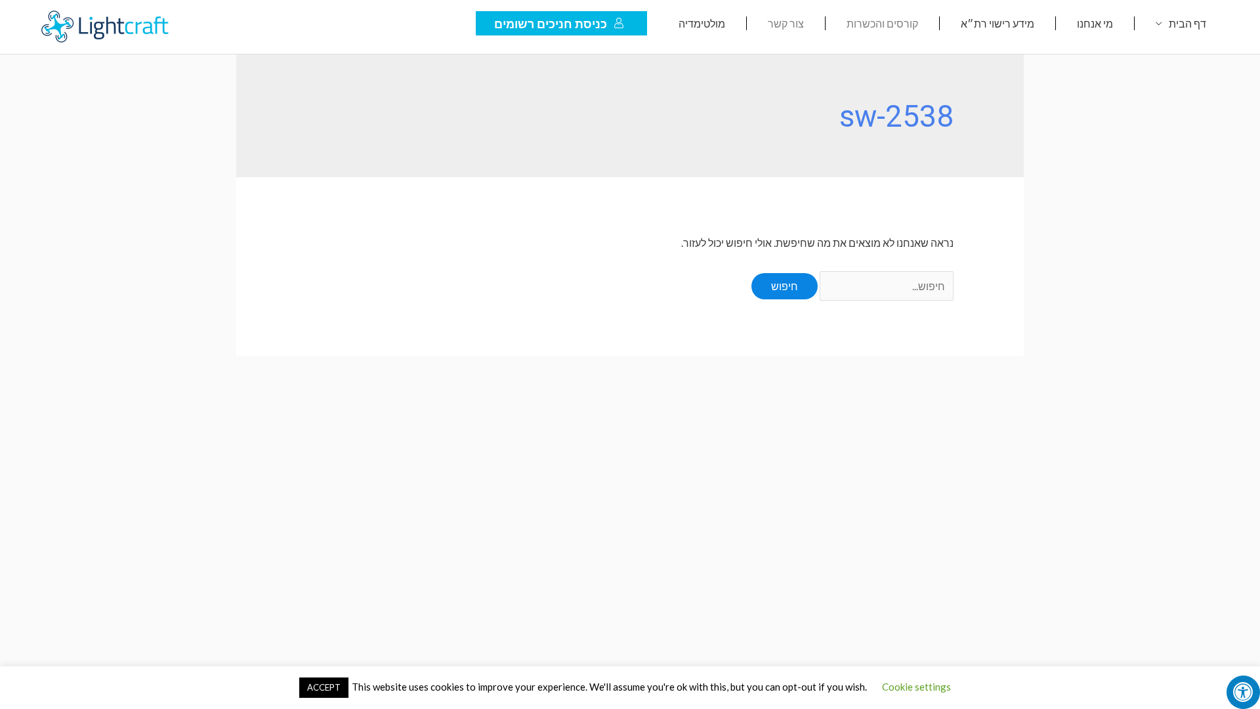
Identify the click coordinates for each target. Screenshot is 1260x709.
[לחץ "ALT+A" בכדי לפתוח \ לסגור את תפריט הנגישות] (1243, 692)
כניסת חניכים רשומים (550, 23)
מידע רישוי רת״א (997, 23)
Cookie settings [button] (916, 687)
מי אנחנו (1095, 23)
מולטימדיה (702, 23)
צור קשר (786, 23)
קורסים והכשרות (882, 23)
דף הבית (1187, 23)
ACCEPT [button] (324, 687)
